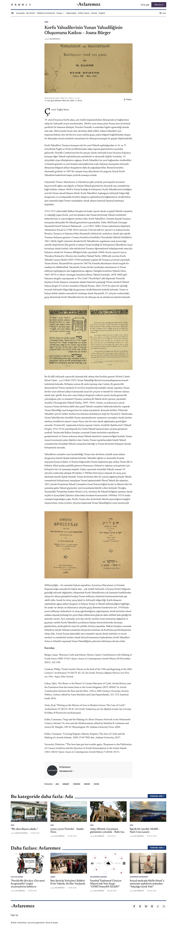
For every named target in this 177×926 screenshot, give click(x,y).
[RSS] (30, 4)
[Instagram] (23, 4)
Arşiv (52, 877)
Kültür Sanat (17, 877)
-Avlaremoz (22, 922)
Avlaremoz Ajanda (98, 877)
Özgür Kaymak (21, 833)
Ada (46, 22)
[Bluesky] (19, 4)
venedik (76, 784)
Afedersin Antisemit (139, 877)
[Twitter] (15, 4)
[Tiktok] (26, 4)
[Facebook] (12, 4)
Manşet (66, 784)
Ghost (48, 922)
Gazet (55, 922)
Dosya (96, 784)
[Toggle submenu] (64, 13)
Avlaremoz (55, 39)
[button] (59, 13)
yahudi (87, 784)
